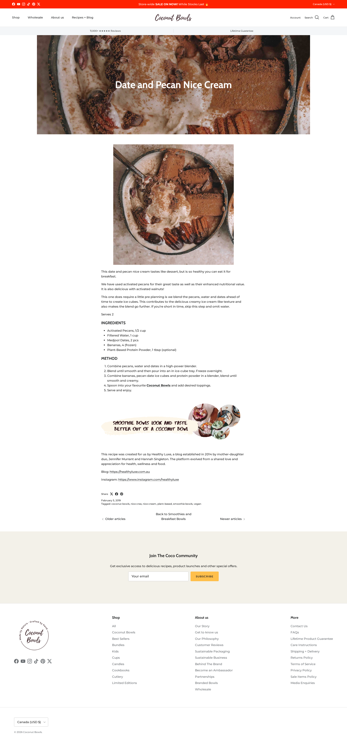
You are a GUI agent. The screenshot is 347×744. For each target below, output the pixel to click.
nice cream (149, 503)
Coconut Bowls (123, 632)
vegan (197, 503)
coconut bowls (120, 503)
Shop (16, 17)
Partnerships (204, 677)
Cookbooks (121, 670)
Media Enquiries (303, 683)
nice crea (136, 503)
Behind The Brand (208, 664)
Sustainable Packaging (212, 651)
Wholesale (35, 17)
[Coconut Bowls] (173, 17)
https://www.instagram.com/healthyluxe (148, 479)
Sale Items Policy (303, 677)
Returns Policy (302, 657)
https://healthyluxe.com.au (130, 472)
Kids (115, 651)
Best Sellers (121, 639)
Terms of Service (303, 664)
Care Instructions (304, 645)
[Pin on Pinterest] (121, 493)
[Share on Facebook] (116, 493)
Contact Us (299, 626)
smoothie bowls (183, 503)
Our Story (202, 626)
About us (57, 17)
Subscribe (204, 576)
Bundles (118, 645)
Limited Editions (124, 683)
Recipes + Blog (82, 17)
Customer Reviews (209, 645)
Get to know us (206, 632)
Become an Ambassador (214, 670)
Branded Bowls (206, 683)
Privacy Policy (301, 670)
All (114, 626)
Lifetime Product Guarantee (312, 639)
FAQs (295, 632)
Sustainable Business (211, 657)
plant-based (164, 503)
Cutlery (117, 677)
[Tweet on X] (111, 493)
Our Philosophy (207, 639)
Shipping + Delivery (305, 651)
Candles (118, 664)
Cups (116, 657)
